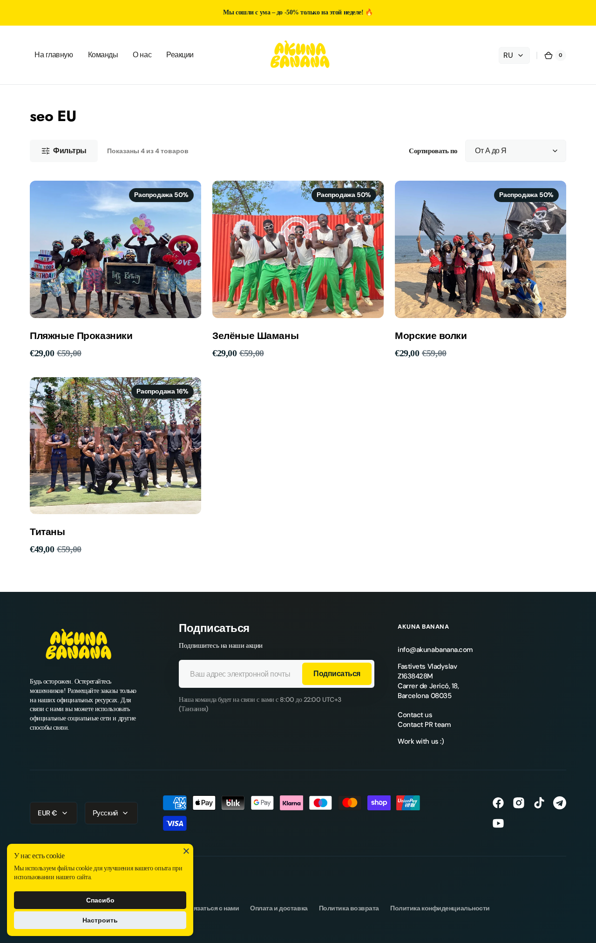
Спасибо (100, 900)
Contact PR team (424, 724)
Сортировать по (433, 151)
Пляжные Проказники (81, 336)
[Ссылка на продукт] (115, 270)
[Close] (186, 851)
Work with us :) (421, 741)
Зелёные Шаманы (255, 336)
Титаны (47, 532)
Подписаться (336, 673)
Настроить (100, 920)
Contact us (415, 714)
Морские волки (431, 336)
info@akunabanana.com (435, 649)
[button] (555, 55)
